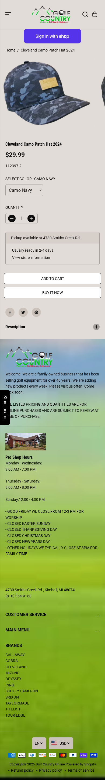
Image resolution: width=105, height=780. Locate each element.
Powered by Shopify (81, 764)
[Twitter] (23, 312)
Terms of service (80, 770)
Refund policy (22, 770)
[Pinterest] (36, 312)
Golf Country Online (50, 764)
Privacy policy (50, 770)
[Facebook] (10, 312)
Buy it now (52, 292)
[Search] (85, 14)
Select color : (30, 179)
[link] (52, 441)
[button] (8, 14)
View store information (31, 257)
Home (10, 50)
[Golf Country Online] (51, 14)
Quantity (14, 207)
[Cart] (95, 14)
